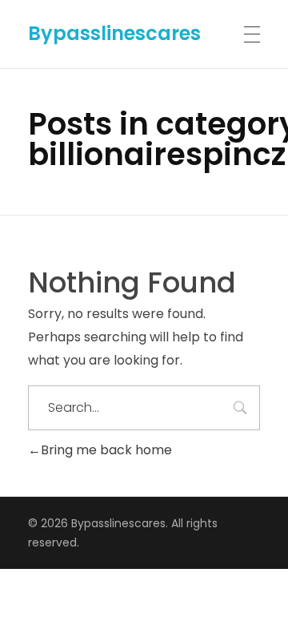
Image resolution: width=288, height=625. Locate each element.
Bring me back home (106, 450)
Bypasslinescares (114, 33)
